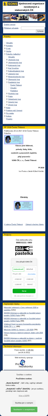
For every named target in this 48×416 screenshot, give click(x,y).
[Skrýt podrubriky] (5, 54)
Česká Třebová (16, 85)
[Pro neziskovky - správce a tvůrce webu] (24, 364)
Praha (10, 96)
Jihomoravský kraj (15, 63)
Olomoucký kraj (14, 79)
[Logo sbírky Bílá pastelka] (24, 251)
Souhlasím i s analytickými (24, 409)
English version (9, 25)
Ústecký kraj (13, 102)
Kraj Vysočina (13, 68)
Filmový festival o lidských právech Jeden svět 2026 (23, 333)
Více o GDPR (24, 396)
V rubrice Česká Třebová (13, 224)
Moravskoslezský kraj (16, 77)
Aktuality (9, 43)
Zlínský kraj (12, 105)
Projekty (9, 119)
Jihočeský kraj (13, 60)
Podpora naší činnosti (14, 110)
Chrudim (13, 88)
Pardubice (14, 91)
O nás (8, 48)
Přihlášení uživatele (11, 28)
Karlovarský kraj (14, 65)
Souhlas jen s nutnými (24, 403)
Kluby (8, 108)
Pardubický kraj (14, 82)
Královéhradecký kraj (16, 71)
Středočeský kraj (14, 99)
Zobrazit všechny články (35, 224)
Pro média (10, 113)
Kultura (8, 116)
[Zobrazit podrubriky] (5, 46)
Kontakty (9, 46)
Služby (8, 51)
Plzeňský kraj (13, 94)
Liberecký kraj (13, 74)
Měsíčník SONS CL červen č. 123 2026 (18, 330)
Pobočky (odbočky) (13, 54)
